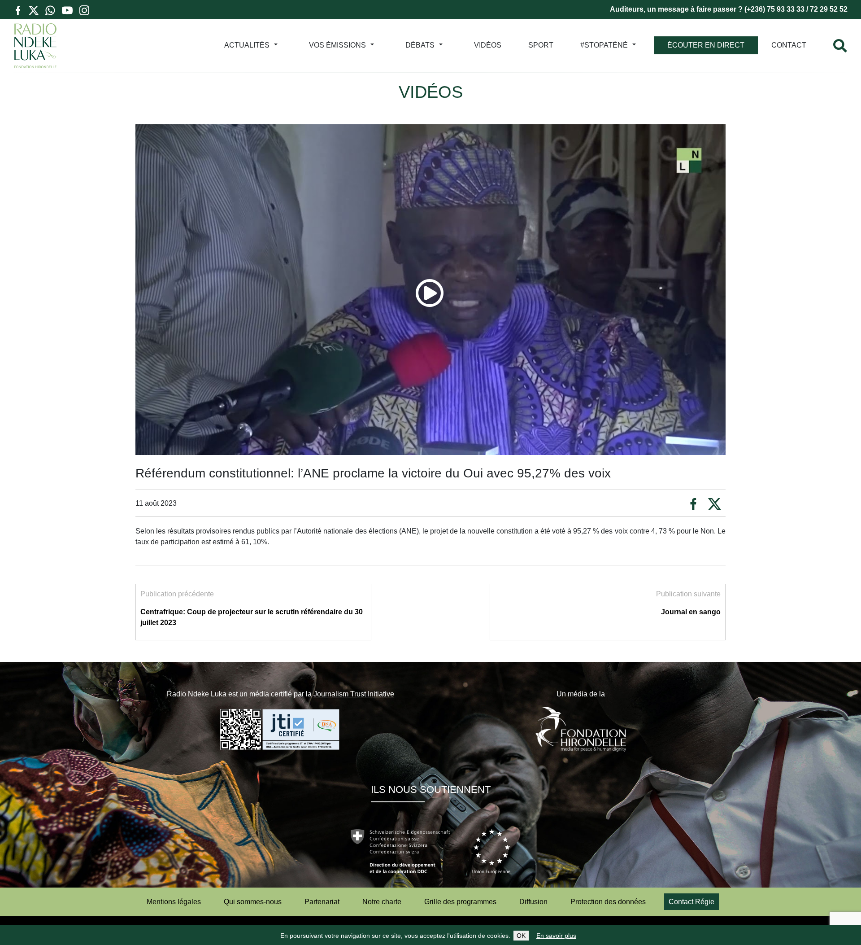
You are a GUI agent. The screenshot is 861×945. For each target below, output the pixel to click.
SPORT (540, 45)
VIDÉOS (487, 45)
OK (521, 935)
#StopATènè (604, 45)
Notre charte (381, 902)
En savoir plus (556, 935)
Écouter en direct (705, 45)
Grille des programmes (460, 902)
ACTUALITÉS (247, 45)
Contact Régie (691, 902)
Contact (788, 45)
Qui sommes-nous (253, 902)
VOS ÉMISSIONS (337, 45)
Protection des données (608, 902)
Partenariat (321, 902)
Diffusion (533, 902)
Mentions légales (174, 902)
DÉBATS (420, 45)
